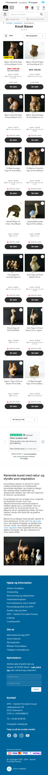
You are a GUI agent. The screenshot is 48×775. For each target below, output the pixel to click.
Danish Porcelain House (12, 7)
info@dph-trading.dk (17, 724)
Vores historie (14, 639)
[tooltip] (13, 63)
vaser (6, 528)
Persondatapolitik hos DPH (20, 607)
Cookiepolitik (13, 622)
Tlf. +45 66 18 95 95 (16, 719)
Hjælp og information (19, 583)
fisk (30, 521)
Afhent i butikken (15, 588)
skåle (14, 528)
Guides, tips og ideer (17, 611)
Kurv (43, 9)
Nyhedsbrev (14, 658)
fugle (38, 521)
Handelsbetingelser (16, 599)
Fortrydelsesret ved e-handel (21, 603)
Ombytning (12, 592)
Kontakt (11, 698)
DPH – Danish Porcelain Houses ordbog (22, 616)
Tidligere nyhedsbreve (18, 650)
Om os (10, 629)
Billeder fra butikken (17, 646)
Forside (9, 23)
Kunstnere (18, 23)
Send (36, 689)
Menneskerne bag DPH (18, 635)
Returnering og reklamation (20, 596)
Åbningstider (13, 643)
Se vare (13, 87)
